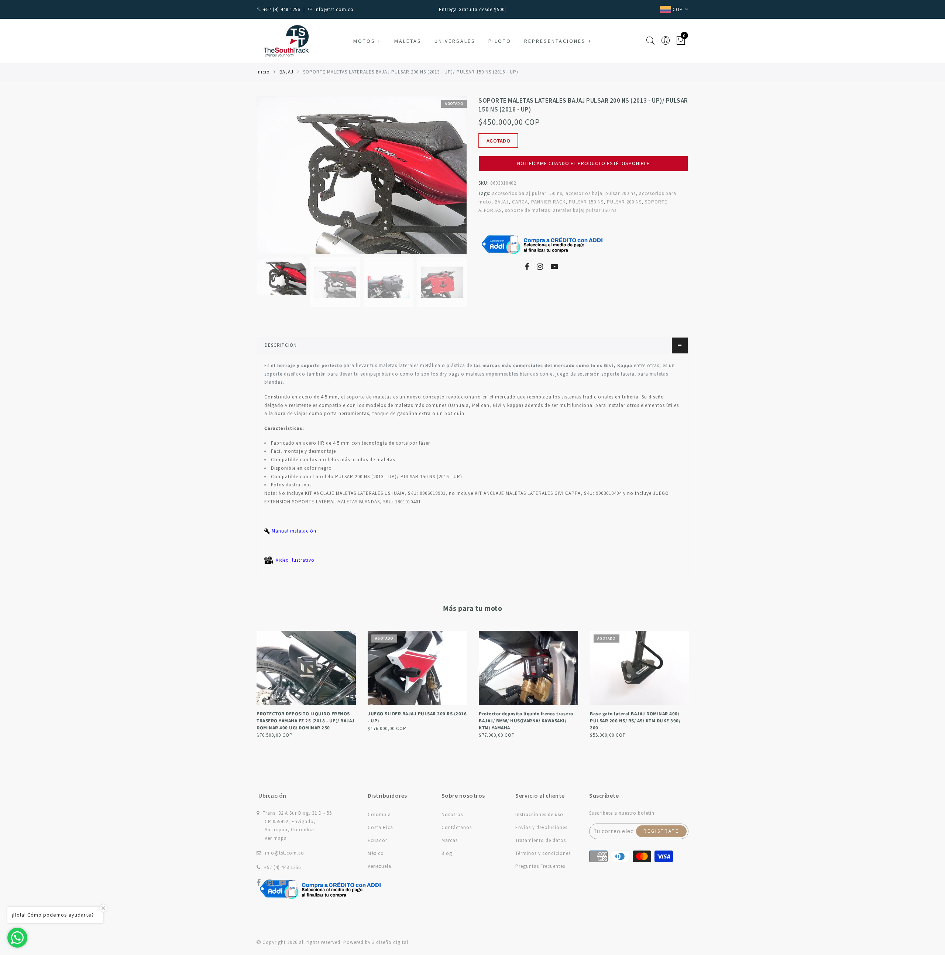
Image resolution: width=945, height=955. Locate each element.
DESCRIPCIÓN (281, 345)
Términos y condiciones (543, 853)
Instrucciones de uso (539, 814)
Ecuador (377, 840)
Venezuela (379, 866)
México (376, 853)
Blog (446, 853)
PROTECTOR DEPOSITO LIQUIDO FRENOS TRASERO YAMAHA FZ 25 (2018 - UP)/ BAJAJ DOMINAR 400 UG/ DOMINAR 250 (306, 721)
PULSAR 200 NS (624, 202)
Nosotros (452, 814)
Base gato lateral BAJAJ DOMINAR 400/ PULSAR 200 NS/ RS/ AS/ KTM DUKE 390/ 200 (635, 721)
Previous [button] (270, 179)
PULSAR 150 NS (586, 202)
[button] (583, 152)
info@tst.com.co (284, 853)
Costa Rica (380, 827)
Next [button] (443, 179)
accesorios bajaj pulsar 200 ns (601, 193)
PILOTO (499, 41)
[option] (362, 175)
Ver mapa (276, 838)
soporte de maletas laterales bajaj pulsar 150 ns (560, 210)
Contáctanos (456, 827)
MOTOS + (367, 41)
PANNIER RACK (548, 202)
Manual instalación (293, 531)
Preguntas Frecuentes (540, 866)
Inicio (263, 72)
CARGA (520, 202)
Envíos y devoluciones (541, 827)
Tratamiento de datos (540, 840)
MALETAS (408, 41)
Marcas (449, 840)
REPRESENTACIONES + (558, 41)
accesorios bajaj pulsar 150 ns (527, 193)
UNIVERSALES (454, 41)
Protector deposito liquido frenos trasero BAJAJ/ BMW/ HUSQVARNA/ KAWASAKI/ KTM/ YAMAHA (526, 721)
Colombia (379, 814)
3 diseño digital (390, 942)
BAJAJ (286, 72)
